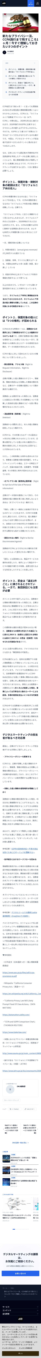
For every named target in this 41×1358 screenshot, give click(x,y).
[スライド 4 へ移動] (19, 1229)
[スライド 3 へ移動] (17, 1229)
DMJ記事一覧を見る (19, 1143)
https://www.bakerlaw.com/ (14, 1032)
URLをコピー (31, 1109)
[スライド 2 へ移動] (16, 1229)
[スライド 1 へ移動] (14, 1229)
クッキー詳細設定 (25, 1348)
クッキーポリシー (9, 1348)
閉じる (21, 1353)
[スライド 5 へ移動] (20, 1229)
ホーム (5, 1288)
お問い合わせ (20, 1273)
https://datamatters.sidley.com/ (16, 1014)
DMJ (12, 1288)
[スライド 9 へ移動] (26, 1229)
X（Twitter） (16, 1109)
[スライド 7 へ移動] (23, 1229)
